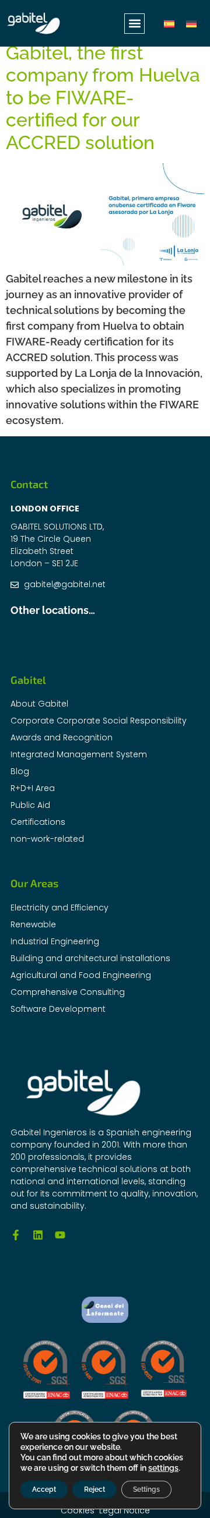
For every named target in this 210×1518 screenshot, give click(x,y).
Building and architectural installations (90, 958)
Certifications (37, 822)
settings (163, 1468)
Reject (94, 1489)
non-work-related (47, 839)
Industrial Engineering (54, 941)
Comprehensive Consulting (67, 992)
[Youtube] (60, 1235)
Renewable (33, 924)
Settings (146, 1489)
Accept (44, 1489)
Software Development (58, 1009)
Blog (19, 771)
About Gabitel (39, 703)
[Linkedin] (38, 1235)
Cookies (77, 1510)
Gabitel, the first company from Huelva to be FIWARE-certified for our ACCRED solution (103, 97)
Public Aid (30, 805)
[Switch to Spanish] (169, 23)
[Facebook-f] (15, 1235)
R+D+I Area (32, 788)
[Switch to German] (191, 23)
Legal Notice (124, 1510)
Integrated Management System (78, 754)
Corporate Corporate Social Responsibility (98, 720)
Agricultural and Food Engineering (80, 975)
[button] (134, 23)
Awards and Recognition (61, 737)
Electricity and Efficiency (59, 907)
